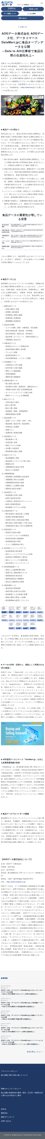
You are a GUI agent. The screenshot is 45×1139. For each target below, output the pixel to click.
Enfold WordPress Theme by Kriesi (32, 1135)
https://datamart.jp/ (28, 87)
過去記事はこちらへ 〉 (35, 1051)
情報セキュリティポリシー (11, 1088)
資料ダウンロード (7, 1117)
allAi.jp (3, 1109)
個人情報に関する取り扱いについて (14, 1075)
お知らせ (23, 27)
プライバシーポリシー (9, 1071)
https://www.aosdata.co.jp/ (16, 882)
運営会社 (4, 1113)
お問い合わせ (6, 1121)
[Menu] (42, 3)
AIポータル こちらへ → (27, 5)
